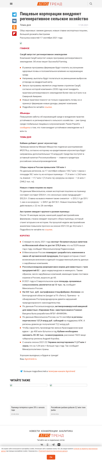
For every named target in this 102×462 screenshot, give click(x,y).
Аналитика (66, 431)
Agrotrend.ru (31, 359)
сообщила (25, 127)
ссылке (48, 107)
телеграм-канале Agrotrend (61, 371)
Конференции (49, 431)
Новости (34, 431)
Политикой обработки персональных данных (53, 451)
